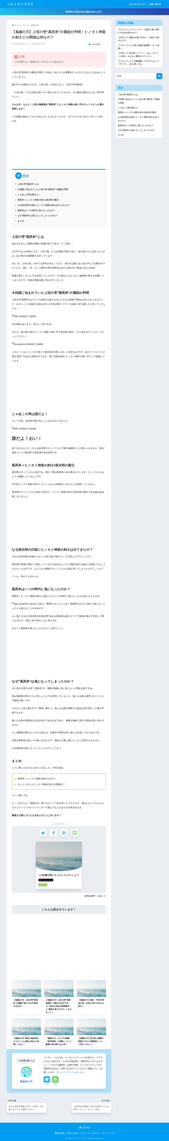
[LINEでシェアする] (74, 833)
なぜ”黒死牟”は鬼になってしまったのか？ (38, 215)
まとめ (21, 221)
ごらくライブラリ (20, 4)
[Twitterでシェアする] (43, 833)
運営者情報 (60, 1133)
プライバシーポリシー (90, 1133)
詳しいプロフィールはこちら (70, 1072)
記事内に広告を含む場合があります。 (84, 11)
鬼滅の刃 (101, 896)
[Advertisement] (59, 145)
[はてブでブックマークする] (64, 833)
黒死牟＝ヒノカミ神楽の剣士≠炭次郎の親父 (38, 200)
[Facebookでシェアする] (53, 833)
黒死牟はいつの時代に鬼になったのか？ (37, 210)
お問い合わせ (155, 4)
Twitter (46, 1084)
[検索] (159, 76)
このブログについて (138, 4)
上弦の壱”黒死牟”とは (28, 184)
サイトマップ (108, 1133)
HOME (85, 1127)
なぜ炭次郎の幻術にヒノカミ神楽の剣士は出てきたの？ (44, 205)
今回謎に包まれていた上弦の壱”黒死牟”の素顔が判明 (43, 189)
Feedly (55, 1084)
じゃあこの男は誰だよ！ (29, 194)
